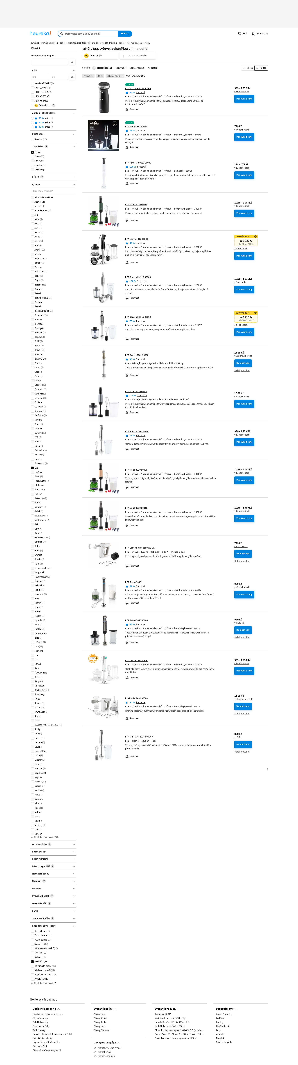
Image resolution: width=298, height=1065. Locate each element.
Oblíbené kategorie (44, 1009)
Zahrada (220, 1034)
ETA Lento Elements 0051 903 (140, 547)
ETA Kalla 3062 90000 (136, 126)
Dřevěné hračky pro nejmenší (47, 1050)
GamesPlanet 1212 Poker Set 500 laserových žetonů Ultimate (179, 1034)
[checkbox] (32, 83)
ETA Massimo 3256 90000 (138, 88)
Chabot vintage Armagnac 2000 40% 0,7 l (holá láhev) (179, 1030)
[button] (49, 62)
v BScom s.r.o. (241, 546)
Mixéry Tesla (100, 1022)
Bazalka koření (40, 1046)
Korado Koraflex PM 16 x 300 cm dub (172, 1022)
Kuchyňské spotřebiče (77, 43)
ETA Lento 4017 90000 (136, 239)
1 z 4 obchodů (241, 325)
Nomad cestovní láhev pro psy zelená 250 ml (176, 1038)
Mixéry (147, 43)
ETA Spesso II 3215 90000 (138, 317)
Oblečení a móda (224, 1042)
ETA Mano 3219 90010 (136, 508)
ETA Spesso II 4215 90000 (138, 277)
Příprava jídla (93, 43)
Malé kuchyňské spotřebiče (113, 43)
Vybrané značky (103, 1009)
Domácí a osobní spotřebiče (53, 43)
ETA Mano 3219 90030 (136, 204)
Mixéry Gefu (99, 1014)
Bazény (219, 1022)
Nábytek (220, 1038)
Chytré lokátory (40, 1018)
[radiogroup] (53, 123)
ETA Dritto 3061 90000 (136, 355)
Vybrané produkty (165, 1009)
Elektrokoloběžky (41, 1026)
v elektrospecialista (243, 699)
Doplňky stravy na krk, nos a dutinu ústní (52, 1034)
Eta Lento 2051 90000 (136, 698)
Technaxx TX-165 (163, 1014)
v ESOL (237, 737)
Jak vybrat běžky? (102, 1052)
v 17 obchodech (241, 663)
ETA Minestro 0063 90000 (138, 162)
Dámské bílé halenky (42, 1038)
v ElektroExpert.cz (243, 356)
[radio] (32, 118)
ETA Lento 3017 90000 (136, 660)
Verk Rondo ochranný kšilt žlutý (170, 1018)
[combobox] (88, 34)
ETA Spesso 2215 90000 (137, 431)
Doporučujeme (225, 1009)
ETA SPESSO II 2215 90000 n (139, 736)
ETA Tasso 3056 (133, 582)
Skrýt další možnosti (43, 837)
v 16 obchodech (241, 206)
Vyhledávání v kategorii (43, 55)
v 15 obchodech (241, 473)
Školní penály (39, 1030)
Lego (218, 1030)
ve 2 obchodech (242, 396)
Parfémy (220, 1018)
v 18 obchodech (241, 91)
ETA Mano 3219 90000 (136, 391)
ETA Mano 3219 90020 (136, 470)
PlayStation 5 (222, 1026)
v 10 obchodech (241, 434)
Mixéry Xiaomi (100, 1018)
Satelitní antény (40, 1022)
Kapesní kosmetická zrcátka (46, 1042)
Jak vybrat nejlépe (105, 1043)
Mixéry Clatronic (101, 1030)
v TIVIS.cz (239, 622)
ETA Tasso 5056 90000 (136, 620)
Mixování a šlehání (134, 43)
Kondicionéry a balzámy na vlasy (48, 1014)
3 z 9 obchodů (241, 248)
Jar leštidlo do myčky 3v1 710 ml (170, 1026)
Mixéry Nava (100, 1026)
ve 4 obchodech (242, 129)
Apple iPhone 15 (224, 1014)
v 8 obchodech (241, 282)
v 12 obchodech (241, 168)
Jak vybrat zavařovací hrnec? (107, 1048)
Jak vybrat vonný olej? (104, 1056)
